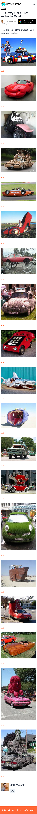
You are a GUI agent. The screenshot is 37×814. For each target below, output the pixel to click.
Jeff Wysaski (10, 21)
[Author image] (2, 21)
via (2, 70)
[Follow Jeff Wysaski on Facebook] (12, 791)
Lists (3, 9)
